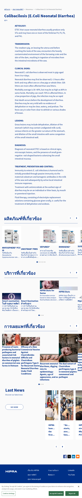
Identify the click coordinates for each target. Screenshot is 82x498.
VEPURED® (45, 247)
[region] (41, 490)
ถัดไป (77, 218)
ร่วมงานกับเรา (53, 470)
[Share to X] (69, 456)
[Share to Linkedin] (73, 456)
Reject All (72, 493)
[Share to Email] (77, 456)
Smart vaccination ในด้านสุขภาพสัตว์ (10, 302)
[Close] (78, 486)
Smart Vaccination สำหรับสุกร (29, 302)
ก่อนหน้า (70, 218)
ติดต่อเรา (51, 474)
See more (14, 407)
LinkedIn (71, 470)
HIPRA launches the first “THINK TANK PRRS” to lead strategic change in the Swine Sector (51, 430)
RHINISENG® (64, 247)
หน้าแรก (7, 9)
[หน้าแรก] (11, 474)
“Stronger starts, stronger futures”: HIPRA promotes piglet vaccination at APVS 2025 (67, 430)
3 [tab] (42, 315)
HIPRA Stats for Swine (47, 291)
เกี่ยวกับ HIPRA (33, 470)
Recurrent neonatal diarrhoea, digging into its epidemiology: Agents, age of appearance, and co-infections (49, 371)
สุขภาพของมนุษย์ (34, 479)
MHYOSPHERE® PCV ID (11, 249)
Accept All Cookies (56, 493)
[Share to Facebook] (65, 456)
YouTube (71, 474)
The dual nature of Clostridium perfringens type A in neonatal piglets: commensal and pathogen (68, 370)
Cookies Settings (8, 493)
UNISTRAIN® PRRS (29, 249)
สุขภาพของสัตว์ (18, 9)
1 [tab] (37, 262)
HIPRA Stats (64, 291)
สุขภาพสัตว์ (32, 474)
